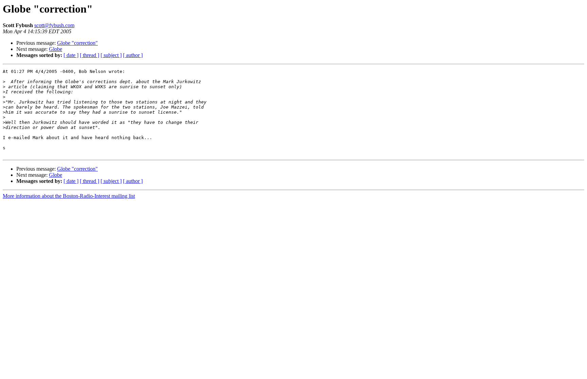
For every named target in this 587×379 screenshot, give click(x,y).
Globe (55, 49)
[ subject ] (111, 55)
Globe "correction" (77, 43)
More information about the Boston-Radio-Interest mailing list (69, 196)
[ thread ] (89, 55)
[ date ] (71, 55)
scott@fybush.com (54, 25)
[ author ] (133, 55)
